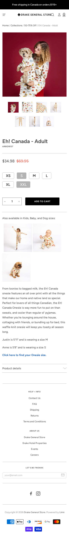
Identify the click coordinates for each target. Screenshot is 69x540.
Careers (34, 454)
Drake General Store (34, 437)
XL (8, 184)
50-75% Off (30, 25)
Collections (16, 25)
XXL (23, 184)
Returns (35, 415)
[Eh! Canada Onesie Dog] (16, 280)
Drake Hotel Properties (34, 443)
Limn (61, 512)
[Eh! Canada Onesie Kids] (18, 251)
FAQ (34, 404)
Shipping (34, 409)
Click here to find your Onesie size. (24, 355)
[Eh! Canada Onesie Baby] (47, 251)
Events (34, 449)
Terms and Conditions (34, 421)
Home (5, 25)
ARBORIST (7, 146)
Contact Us (34, 398)
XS (8, 176)
